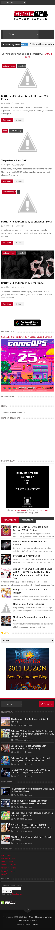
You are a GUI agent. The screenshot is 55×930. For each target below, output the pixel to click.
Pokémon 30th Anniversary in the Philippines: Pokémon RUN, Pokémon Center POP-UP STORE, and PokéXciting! (32, 734)
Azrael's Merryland (8, 868)
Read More (7, 120)
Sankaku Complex (8, 865)
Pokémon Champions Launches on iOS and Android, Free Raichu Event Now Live (30, 759)
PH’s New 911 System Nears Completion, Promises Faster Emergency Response (29, 802)
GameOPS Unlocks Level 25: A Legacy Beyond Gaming (26, 337)
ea (18, 192)
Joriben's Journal (8, 871)
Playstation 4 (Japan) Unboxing (28, 604)
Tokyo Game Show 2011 (14, 160)
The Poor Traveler (8, 858)
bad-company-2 (9, 66)
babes (5, 130)
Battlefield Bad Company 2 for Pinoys (23, 283)
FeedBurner (17, 894)
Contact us (47, 704)
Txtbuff (4, 874)
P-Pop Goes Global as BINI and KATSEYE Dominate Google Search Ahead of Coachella (31, 826)
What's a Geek (7, 862)
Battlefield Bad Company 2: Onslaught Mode (26, 221)
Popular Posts (10, 520)
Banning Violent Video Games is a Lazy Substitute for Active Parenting (28, 747)
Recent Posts (27, 520)
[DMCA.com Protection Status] (8, 904)
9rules (35, 925)
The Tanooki (6, 855)
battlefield (21, 66)
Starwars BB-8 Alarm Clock (26, 556)
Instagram (43, 510)
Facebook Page (20, 510)
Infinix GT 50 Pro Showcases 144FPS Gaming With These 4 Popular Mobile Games (31, 771)
